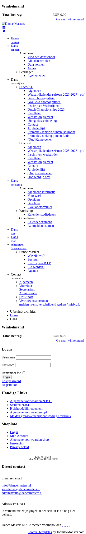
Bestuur (33, 259)
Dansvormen (36, 64)
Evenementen (37, 75)
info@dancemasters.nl (16, 485)
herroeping (17, 443)
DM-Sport (26, 297)
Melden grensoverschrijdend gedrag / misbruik (40, 416)
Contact (33, 124)
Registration (10, 385)
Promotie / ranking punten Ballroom (51, 132)
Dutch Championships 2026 (46, 109)
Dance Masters (29, 252)
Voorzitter (25, 285)
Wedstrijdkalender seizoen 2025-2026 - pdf (56, 150)
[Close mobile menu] (4, 31)
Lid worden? (36, 267)
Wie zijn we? (36, 255)
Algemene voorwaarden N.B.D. (31, 401)
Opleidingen (27, 218)
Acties (32, 68)
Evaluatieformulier (40, 207)
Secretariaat (26, 289)
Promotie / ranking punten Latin (49, 135)
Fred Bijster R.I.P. (39, 263)
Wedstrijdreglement (40, 117)
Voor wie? (34, 195)
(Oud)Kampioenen (40, 139)
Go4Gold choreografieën (44, 102)
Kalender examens (40, 222)
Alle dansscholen (39, 60)
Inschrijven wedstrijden (43, 154)
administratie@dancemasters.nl (22, 493)
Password (8, 365)
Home (15, 40)
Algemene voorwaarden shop (29, 439)
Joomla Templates (40, 532)
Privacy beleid (19, 447)
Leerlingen (26, 72)
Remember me (11, 373)
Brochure (34, 203)
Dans (15, 47)
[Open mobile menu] (4, 27)
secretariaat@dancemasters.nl (21, 489)
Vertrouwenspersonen (33, 300)
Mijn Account (19, 436)
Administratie (28, 293)
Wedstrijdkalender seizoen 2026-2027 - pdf (56, 94)
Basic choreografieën (41, 98)
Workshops (26, 210)
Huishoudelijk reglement (26, 408)
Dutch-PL (25, 143)
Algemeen (26, 53)
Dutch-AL (26, 87)
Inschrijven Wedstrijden (43, 105)
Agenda (33, 270)
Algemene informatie (41, 192)
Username (8, 357)
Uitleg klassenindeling (42, 120)
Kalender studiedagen (42, 214)
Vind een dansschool (41, 57)
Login (14, 432)
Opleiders (34, 199)
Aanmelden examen (41, 225)
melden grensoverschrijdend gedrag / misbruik (49, 304)
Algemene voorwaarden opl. (29, 412)
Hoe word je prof (39, 177)
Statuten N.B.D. (20, 405)
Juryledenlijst (36, 128)
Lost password (11, 381)
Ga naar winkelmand (70, 19)
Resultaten (34, 113)
